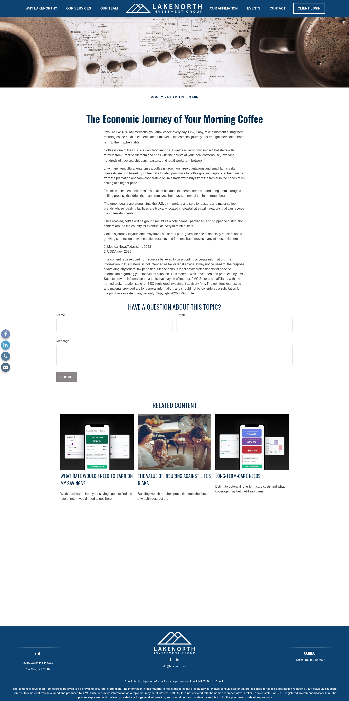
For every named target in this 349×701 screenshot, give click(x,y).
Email (181, 315)
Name (60, 315)
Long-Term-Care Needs (238, 475)
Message (62, 341)
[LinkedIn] (5, 345)
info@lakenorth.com (174, 666)
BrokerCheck (215, 681)
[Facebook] (5, 333)
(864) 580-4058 (315, 659)
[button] (41, 8)
